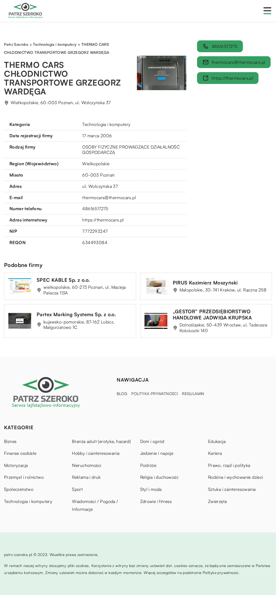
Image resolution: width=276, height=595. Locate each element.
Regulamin (193, 393)
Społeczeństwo (18, 489)
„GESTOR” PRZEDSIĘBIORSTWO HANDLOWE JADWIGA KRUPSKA (212, 314)
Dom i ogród (152, 441)
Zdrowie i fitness (156, 501)
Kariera (215, 453)
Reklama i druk (86, 477)
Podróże (148, 465)
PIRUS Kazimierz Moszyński (205, 283)
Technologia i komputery (106, 124)
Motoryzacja (16, 465)
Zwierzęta (217, 501)
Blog (122, 393)
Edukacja (217, 441)
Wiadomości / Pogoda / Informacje (95, 505)
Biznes (10, 441)
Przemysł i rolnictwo (24, 477)
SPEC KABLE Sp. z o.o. (63, 280)
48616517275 (95, 208)
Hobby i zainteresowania (95, 453)
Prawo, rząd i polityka (229, 465)
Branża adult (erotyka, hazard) (101, 441)
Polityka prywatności (154, 393)
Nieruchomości (86, 465)
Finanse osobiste (20, 453)
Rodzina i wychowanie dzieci (235, 477)
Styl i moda (151, 489)
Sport (77, 489)
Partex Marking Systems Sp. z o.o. (76, 314)
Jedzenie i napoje (157, 453)
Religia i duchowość (159, 477)
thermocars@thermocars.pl (109, 197)
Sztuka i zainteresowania (232, 489)
